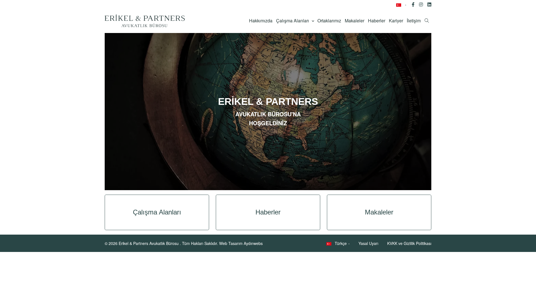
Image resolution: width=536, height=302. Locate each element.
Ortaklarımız (329, 20)
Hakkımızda (260, 20)
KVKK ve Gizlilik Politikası (409, 243)
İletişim (413, 20)
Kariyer (396, 20)
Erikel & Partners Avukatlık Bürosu (149, 243)
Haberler (376, 20)
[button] (401, 4)
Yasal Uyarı (368, 243)
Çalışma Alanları (293, 20)
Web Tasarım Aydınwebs (241, 243)
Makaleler (354, 20)
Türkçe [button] (341, 243)
